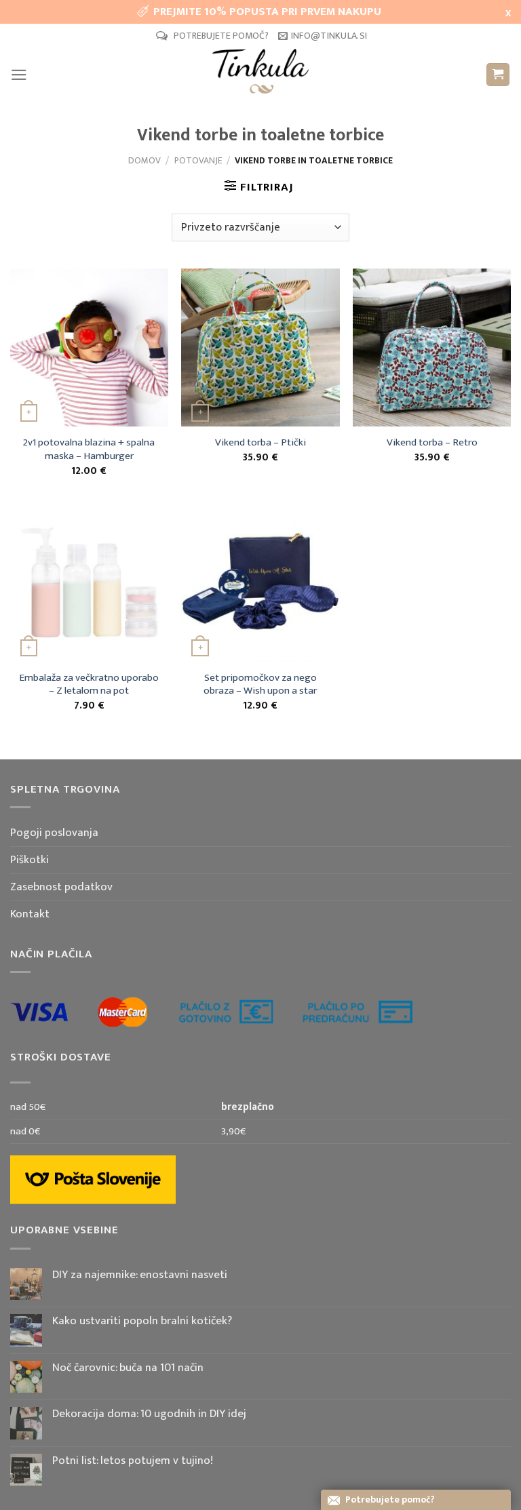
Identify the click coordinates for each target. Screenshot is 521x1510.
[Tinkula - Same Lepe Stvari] (260, 74)
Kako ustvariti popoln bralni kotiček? (142, 1321)
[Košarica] (498, 75)
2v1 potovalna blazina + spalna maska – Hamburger (89, 449)
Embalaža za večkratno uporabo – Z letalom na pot (89, 684)
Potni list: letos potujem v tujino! (132, 1460)
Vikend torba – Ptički (260, 443)
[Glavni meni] (19, 75)
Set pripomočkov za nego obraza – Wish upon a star (260, 684)
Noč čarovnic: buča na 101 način (128, 1367)
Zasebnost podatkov (61, 886)
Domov (144, 160)
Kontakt (30, 914)
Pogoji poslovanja (54, 832)
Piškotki (29, 859)
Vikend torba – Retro (432, 443)
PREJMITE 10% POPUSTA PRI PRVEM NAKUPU (267, 11)
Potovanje (198, 160)
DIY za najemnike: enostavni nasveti (139, 1274)
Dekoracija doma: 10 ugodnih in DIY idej (149, 1413)
